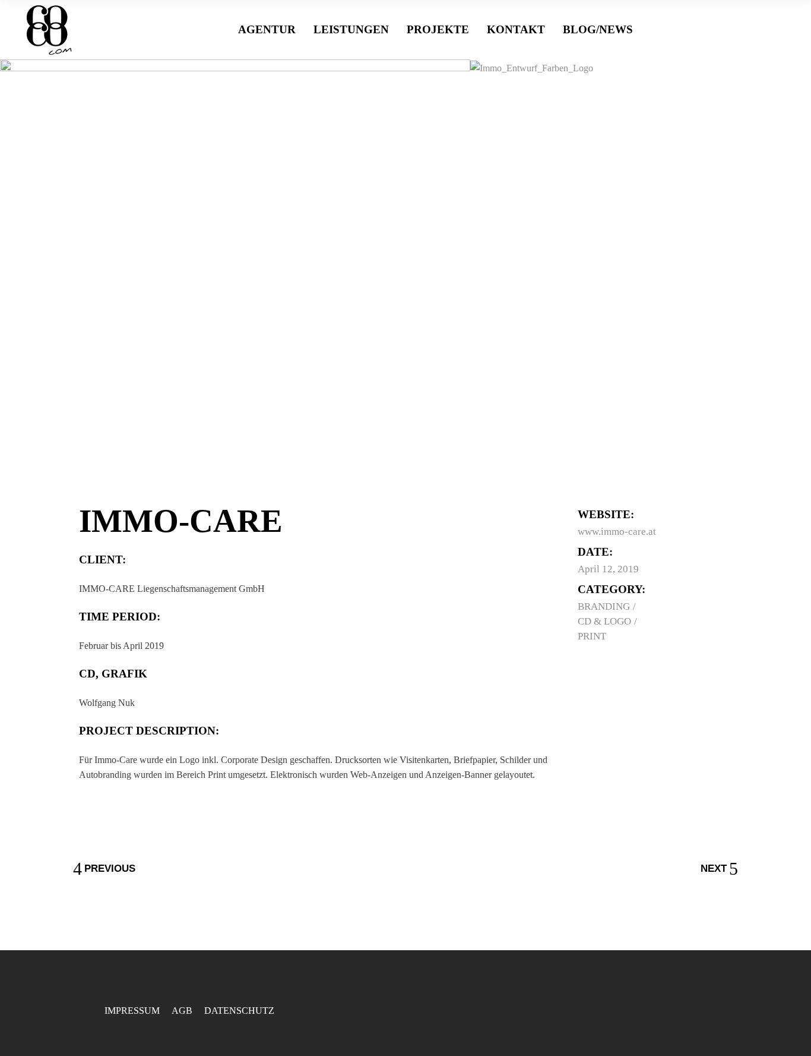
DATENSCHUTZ (239, 1010)
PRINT (592, 636)
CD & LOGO (605, 621)
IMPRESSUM (132, 1010)
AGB (182, 1010)
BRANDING (605, 606)
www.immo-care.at (617, 531)
